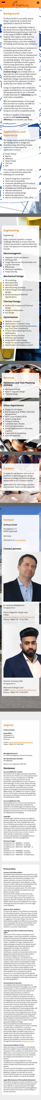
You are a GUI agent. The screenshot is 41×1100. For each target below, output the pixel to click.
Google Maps (20, 540)
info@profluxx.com (28, 1041)
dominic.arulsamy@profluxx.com (22, 690)
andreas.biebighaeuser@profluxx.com (19, 617)
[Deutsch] (3, 3)
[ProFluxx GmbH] (20, 5)
